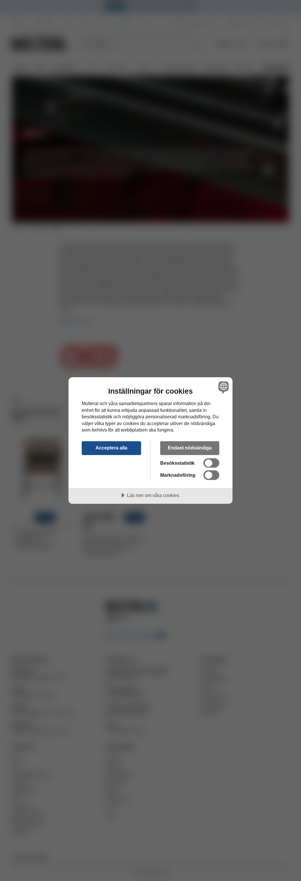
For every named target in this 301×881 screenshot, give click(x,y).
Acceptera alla (111, 447)
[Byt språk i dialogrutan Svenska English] (223, 387)
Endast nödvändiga (190, 447)
